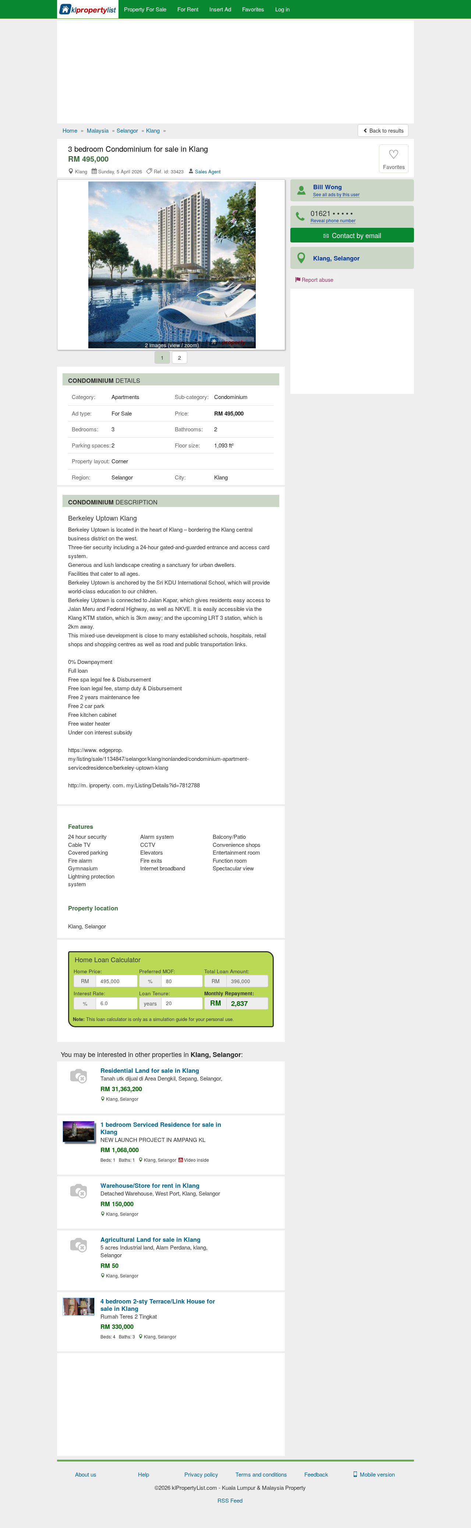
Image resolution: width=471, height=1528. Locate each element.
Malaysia (98, 130)
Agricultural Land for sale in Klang (150, 1239)
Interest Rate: (89, 993)
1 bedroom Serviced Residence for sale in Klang (160, 1128)
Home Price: (88, 971)
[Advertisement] (235, 72)
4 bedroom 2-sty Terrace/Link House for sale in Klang (157, 1305)
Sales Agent (208, 171)
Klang (153, 130)
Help (143, 1474)
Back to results (386, 130)
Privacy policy (201, 1474)
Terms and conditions (261, 1474)
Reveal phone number (333, 220)
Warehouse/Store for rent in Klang (149, 1185)
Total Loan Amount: (226, 971)
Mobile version (376, 1474)
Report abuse (316, 279)
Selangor (127, 130)
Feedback (316, 1474)
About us (85, 1474)
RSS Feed (229, 1500)
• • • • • (333, 216)
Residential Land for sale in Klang (149, 1070)
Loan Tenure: (154, 993)
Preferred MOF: (157, 971)
